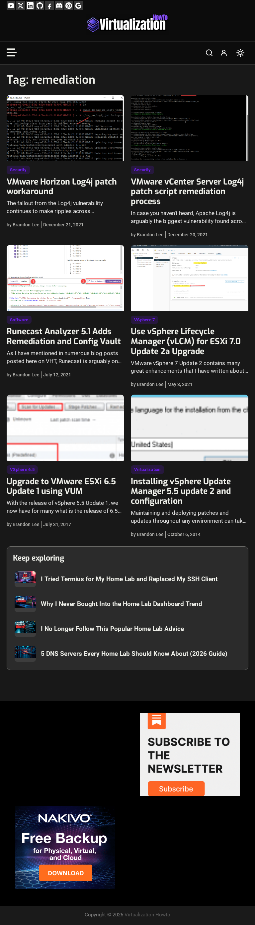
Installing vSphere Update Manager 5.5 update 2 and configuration (181, 491)
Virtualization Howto (147, 915)
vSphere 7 (144, 319)
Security (18, 169)
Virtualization (147, 469)
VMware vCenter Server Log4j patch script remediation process (187, 191)
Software (19, 319)
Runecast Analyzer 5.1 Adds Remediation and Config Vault (64, 336)
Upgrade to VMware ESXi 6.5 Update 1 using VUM (61, 486)
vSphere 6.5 (22, 469)
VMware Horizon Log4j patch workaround (62, 186)
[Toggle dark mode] (240, 53)
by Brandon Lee (23, 224)
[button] (209, 53)
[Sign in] (224, 53)
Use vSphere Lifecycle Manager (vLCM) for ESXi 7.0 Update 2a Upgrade (186, 341)
